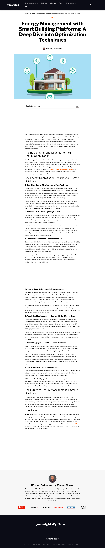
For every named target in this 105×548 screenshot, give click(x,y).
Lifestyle (53, 3)
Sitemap (46, 544)
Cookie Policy (59, 544)
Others (27, 7)
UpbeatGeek (13, 5)
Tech (60, 3)
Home (26, 13)
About (27, 544)
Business (44, 3)
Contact (36, 544)
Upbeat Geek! (52, 539)
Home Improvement (31, 3)
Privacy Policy (74, 544)
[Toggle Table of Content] (76, 106)
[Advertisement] (52, 121)
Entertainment (71, 3)
